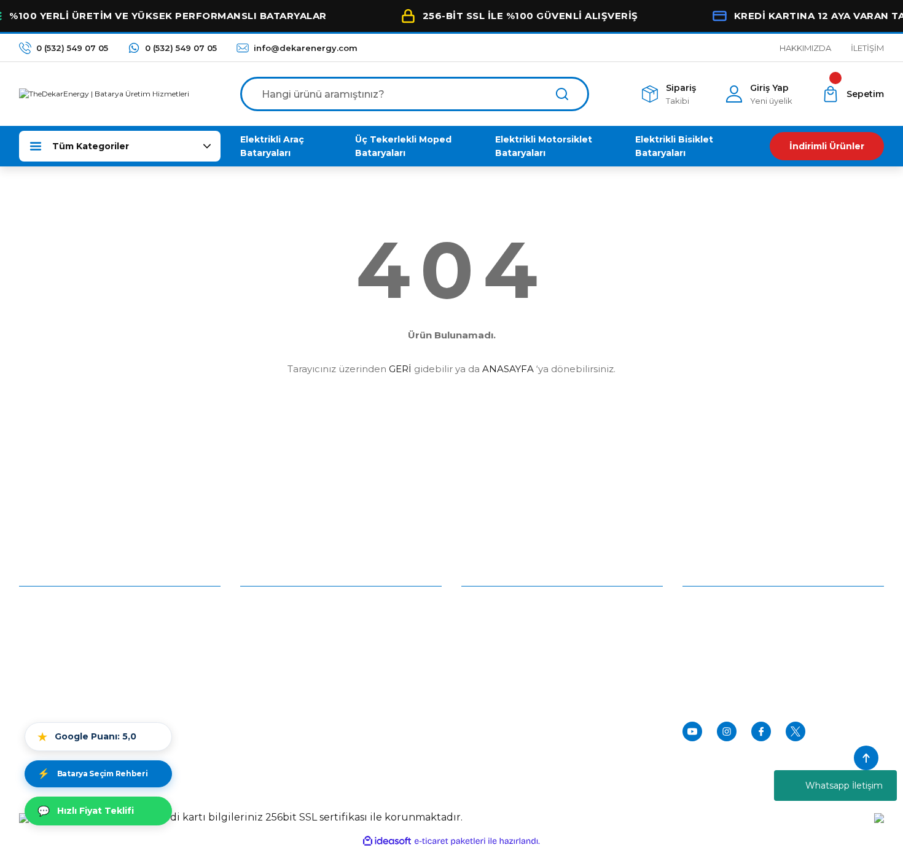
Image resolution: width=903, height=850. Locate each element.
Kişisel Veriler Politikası (287, 695)
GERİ (400, 369)
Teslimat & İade (493, 667)
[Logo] (104, 93)
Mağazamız (44, 638)
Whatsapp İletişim (844, 785)
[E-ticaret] (450, 841)
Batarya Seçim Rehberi (92, 773)
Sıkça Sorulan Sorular (505, 723)
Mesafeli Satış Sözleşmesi (295, 610)
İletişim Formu (50, 695)
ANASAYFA (508, 369)
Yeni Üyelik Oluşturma (508, 638)
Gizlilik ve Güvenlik (279, 638)
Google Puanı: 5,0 (86, 737)
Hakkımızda (44, 610)
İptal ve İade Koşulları (285, 667)
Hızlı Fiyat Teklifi (85, 811)
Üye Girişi (481, 610)
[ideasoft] (387, 841)
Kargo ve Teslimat (499, 695)
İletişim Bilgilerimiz (59, 667)
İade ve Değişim (275, 723)
